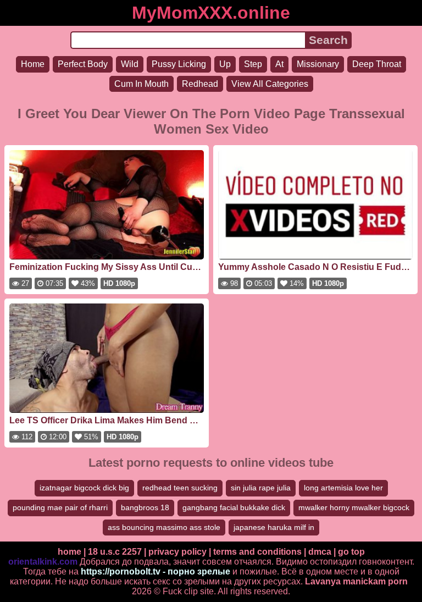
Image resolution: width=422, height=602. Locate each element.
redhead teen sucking (180, 487)
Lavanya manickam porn (356, 581)
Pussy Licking (179, 64)
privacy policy (177, 551)
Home (33, 64)
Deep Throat (376, 64)
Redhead (200, 84)
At (279, 64)
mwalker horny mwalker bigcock (353, 507)
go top (351, 551)
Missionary (318, 64)
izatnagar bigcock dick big (84, 487)
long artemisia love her (343, 487)
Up (225, 64)
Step (253, 64)
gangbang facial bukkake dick (233, 507)
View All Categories (269, 84)
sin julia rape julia (261, 487)
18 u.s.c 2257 (115, 551)
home (69, 551)
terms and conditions (257, 551)
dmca (319, 551)
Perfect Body (83, 64)
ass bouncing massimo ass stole (164, 527)
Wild (129, 64)
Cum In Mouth (141, 84)
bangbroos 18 (145, 507)
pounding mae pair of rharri (60, 507)
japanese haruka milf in (274, 527)
